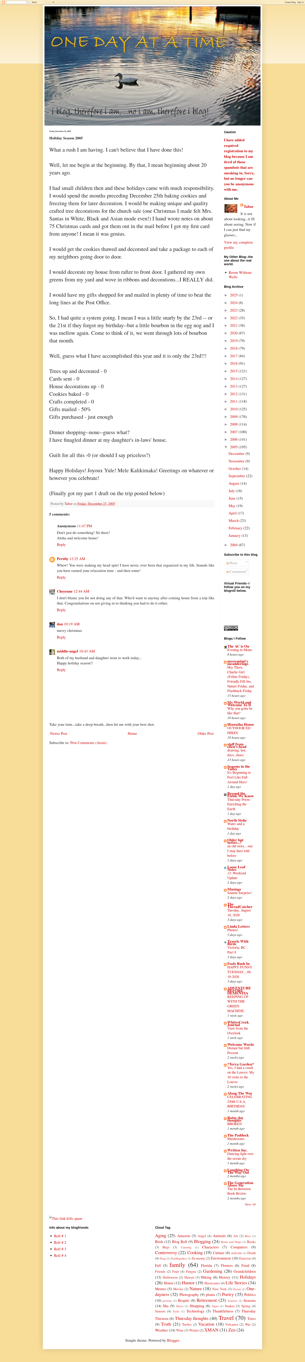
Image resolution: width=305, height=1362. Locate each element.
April (233, 512)
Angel (202, 1235)
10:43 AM (87, 651)
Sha (166, 1305)
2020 (234, 332)
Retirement (207, 1300)
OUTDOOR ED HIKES (238, 730)
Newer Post (58, 733)
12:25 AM (77, 558)
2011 (234, 401)
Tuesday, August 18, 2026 (239, 912)
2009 (234, 416)
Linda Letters (238, 926)
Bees (248, 1236)
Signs (215, 1306)
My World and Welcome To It (239, 703)
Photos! (232, 929)
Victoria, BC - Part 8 (237, 949)
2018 (234, 348)
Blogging (202, 1241)
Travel (226, 1317)
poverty (167, 1301)
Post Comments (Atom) (88, 742)
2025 (234, 294)
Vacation (206, 1324)
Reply (61, 544)
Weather (161, 1330)
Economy (198, 1258)
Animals (219, 1235)
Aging (160, 1235)
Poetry (228, 1294)
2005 (234, 446)
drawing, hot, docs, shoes (236, 752)
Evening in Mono (239, 649)
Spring (246, 1306)
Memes (160, 1288)
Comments (237, 571)
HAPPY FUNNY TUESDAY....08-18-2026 (239, 972)
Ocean (237, 1289)
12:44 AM (81, 591)
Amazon (183, 1235)
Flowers (227, 1265)
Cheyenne (65, 591)
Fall (158, 1265)
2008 (234, 424)
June (233, 498)
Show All (250, 1204)
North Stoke (237, 820)
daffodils (236, 1253)
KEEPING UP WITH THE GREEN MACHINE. (237, 1003)
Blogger (173, 1340)
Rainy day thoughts (235, 1119)
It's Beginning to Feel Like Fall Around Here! (239, 777)
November (237, 461)
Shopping (197, 1305)
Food (245, 1265)
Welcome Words (240, 1044)
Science (232, 1301)
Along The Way (239, 1093)
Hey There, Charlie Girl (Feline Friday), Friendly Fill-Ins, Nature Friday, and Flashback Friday (240, 679)
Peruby (62, 558)
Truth (166, 1324)
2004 (234, 544)
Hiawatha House (240, 724)
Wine (180, 1330)
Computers (239, 1246)
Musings (234, 889)
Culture (218, 1252)
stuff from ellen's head (236, 745)
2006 (234, 439)
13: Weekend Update (236, 875)
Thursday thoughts (192, 1318)
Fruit (175, 1271)
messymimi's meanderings (237, 662)
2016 (234, 363)
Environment (221, 1258)
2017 (234, 355)
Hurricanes (212, 1283)
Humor (188, 1283)
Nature (196, 1288)
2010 (234, 408)
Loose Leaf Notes (236, 868)
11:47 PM (84, 525)
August (234, 483)
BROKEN (234, 1123)
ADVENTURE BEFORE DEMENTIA (239, 990)
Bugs (166, 1247)
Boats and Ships (231, 1242)
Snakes (230, 1306)
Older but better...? (235, 841)
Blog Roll (179, 1241)
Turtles (187, 1324)
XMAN (211, 1330)
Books (251, 1241)
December (237, 453)
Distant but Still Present (238, 1050)
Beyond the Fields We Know (240, 794)
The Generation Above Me (240, 1184)
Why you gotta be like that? (239, 710)
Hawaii (189, 1277)
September (237, 475)
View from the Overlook (237, 1030)
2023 (234, 310)
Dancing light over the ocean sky (240, 1156)
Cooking (195, 1252)
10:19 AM (72, 623)
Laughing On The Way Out (238, 1171)
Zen (231, 1330)
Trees (251, 1318)
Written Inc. (237, 1150)
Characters (210, 1246)
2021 (234, 325)
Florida (206, 1265)
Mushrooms (235, 1138)
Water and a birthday (235, 826)
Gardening (212, 1271)
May (232, 505)
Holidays (248, 1277)
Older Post (206, 733)
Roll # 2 (60, 1242)
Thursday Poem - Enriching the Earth (239, 804)
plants (210, 1294)
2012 (234, 393)
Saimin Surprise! (239, 892)
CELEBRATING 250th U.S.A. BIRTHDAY (239, 1101)
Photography (189, 1294)
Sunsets (160, 1311)
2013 (234, 386)
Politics (250, 1294)
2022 (234, 317)
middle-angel (67, 651)
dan (60, 624)
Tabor (249, 206)
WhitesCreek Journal (238, 1023)
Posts (233, 562)
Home (132, 733)
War (248, 1324)
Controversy (166, 1252)
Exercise (245, 1258)
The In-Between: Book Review (239, 1191)
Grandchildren (245, 1271)
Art (235, 1235)
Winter (194, 1330)
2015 (234, 370)
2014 (234, 378)
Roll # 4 (60, 1255)
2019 (234, 340)
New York (219, 1289)
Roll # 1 (60, 1235)
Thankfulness (223, 1311)
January (235, 535)
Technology (195, 1311)
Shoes (179, 1306)
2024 (234, 302)
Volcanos (231, 1324)
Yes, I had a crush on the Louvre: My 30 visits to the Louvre (240, 1074)
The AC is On (238, 646)
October (235, 468)
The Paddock (238, 1135)
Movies (178, 1289)
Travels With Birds (237, 942)
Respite (183, 1300)
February (236, 527)
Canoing (186, 1247)
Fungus (191, 1271)
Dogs (163, 1258)
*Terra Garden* (240, 1064)
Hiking (206, 1277)
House (168, 1282)
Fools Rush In (238, 963)
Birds (159, 1241)
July (232, 490)
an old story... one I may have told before (240, 850)
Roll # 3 (60, 1248)
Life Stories (236, 1283)
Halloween (170, 1277)
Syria (176, 1311)
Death (251, 1252)
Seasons (250, 1300)
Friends (160, 1271)
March (234, 520)
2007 (234, 431)
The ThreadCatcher (240, 905)
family (177, 1264)
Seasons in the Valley (238, 767)
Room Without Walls (240, 275)
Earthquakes (179, 1258)
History (224, 1277)
